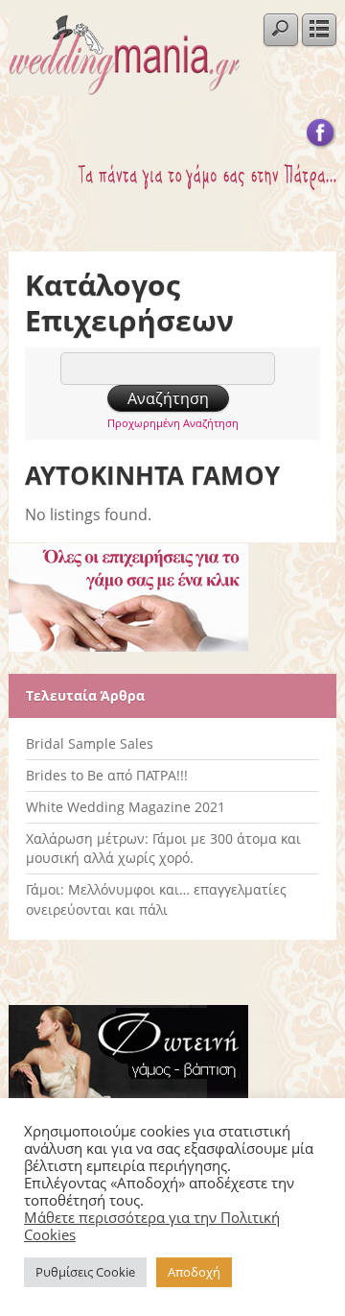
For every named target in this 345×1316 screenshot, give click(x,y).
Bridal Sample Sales (89, 743)
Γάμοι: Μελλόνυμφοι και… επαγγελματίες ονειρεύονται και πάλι (156, 899)
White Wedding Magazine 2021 (125, 807)
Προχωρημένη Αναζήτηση (173, 423)
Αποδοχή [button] (194, 1271)
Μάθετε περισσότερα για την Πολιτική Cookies (152, 1225)
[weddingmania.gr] (125, 85)
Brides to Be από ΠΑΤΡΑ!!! (107, 775)
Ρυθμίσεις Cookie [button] (85, 1271)
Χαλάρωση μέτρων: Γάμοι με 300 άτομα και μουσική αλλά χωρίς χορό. (163, 848)
